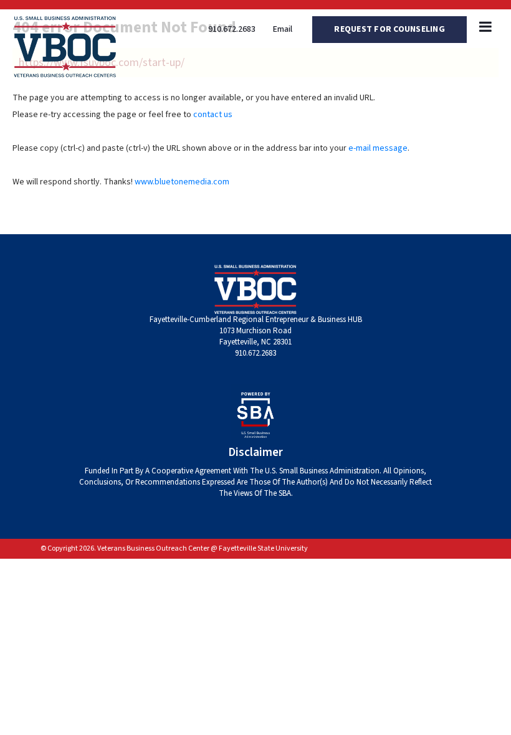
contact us (212, 114)
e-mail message (378, 148)
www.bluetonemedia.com (182, 182)
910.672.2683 (232, 29)
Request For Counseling (389, 29)
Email (282, 29)
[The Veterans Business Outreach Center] (65, 46)
